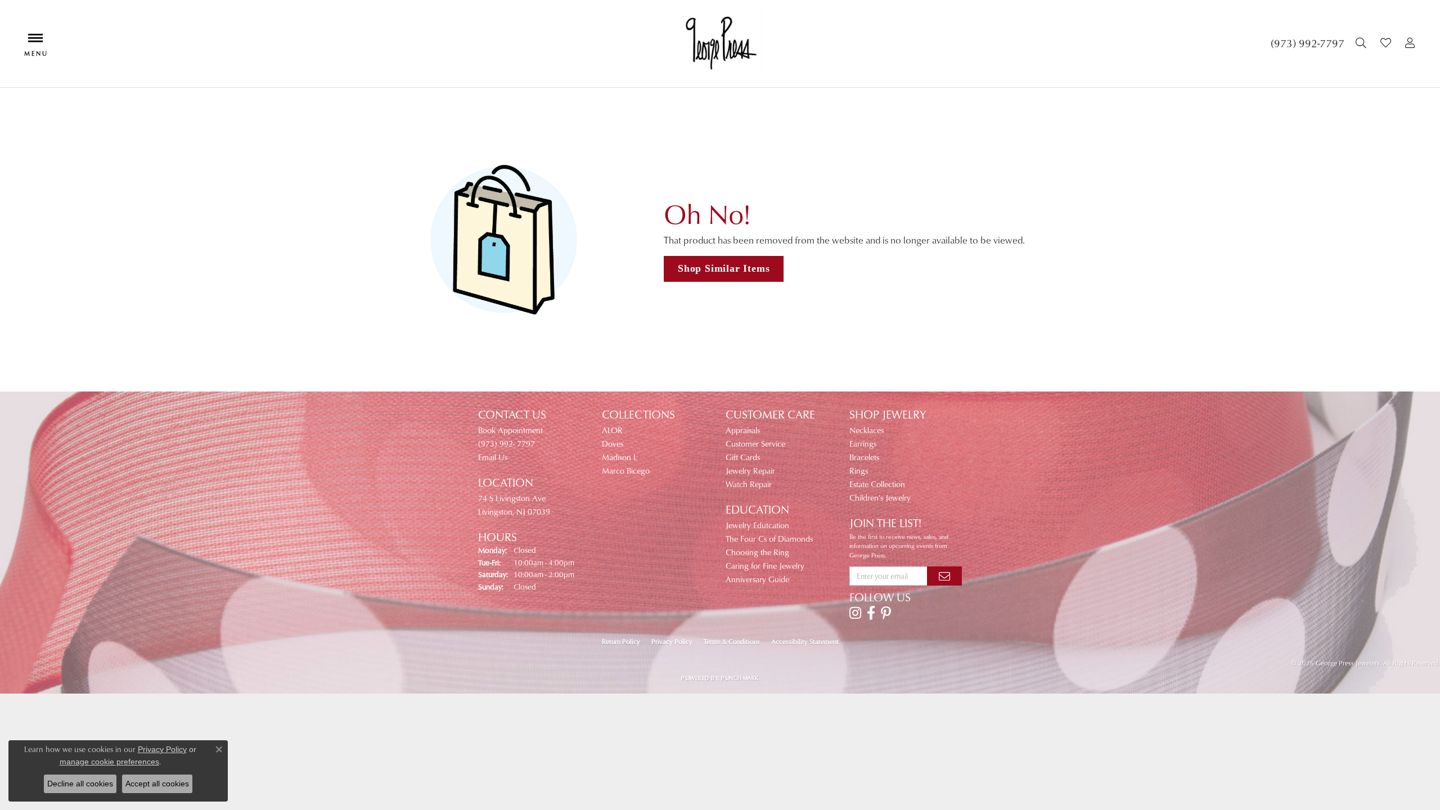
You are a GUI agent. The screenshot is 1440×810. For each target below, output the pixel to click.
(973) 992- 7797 (506, 443)
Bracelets (864, 457)
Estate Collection (877, 484)
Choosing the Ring (757, 552)
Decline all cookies (80, 783)
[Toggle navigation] (35, 43)
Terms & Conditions (732, 641)
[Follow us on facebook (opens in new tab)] (871, 613)
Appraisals (743, 430)
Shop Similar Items (724, 268)
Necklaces (866, 430)
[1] (944, 576)
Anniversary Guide (757, 579)
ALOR (612, 430)
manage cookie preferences (109, 761)
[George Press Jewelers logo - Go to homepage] (720, 43)
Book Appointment (510, 430)
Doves (612, 443)
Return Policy (621, 641)
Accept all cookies (157, 783)
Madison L (619, 457)
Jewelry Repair (750, 470)
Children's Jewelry (880, 497)
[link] (1307, 43)
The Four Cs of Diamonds (769, 538)
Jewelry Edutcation (757, 525)
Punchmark (739, 678)
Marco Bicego (626, 470)
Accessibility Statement (805, 641)
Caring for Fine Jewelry (765, 566)
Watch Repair (749, 484)
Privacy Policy (671, 641)
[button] (1362, 43)
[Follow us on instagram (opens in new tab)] (855, 613)
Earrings (862, 443)
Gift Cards (743, 457)
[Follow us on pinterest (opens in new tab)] (886, 613)
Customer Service (755, 443)
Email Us (492, 457)
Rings (858, 470)
